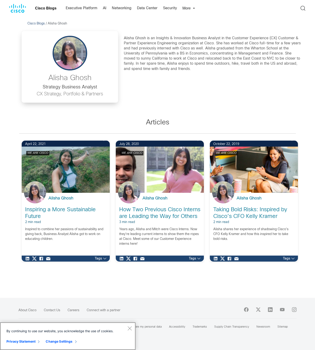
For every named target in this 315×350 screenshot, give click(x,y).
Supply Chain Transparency (231, 327)
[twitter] (258, 309)
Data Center (147, 8)
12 (99, 139)
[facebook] (246, 309)
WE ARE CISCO (37, 153)
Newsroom (263, 327)
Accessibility (177, 327)
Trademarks (200, 327)
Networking (121, 8)
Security (170, 8)
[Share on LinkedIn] (28, 258)
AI (104, 8)
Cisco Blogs (45, 8)
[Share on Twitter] (35, 258)
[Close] (129, 328)
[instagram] (294, 309)
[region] (68, 336)
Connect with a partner (103, 310)
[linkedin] (270, 309)
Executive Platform (81, 8)
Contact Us (52, 310)
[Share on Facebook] (42, 258)
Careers (73, 310)
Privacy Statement (21, 341)
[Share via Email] (49, 258)
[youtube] (282, 309)
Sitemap (282, 327)
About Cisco (27, 310)
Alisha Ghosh (60, 198)
